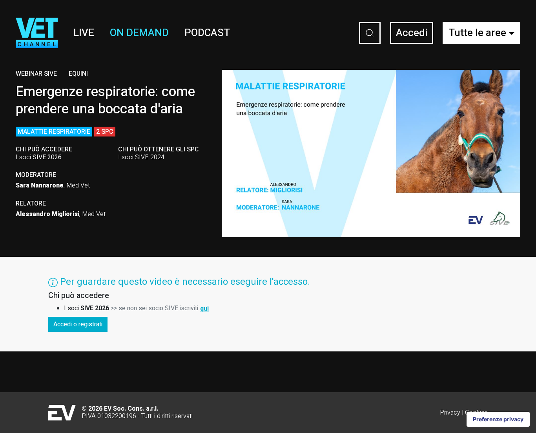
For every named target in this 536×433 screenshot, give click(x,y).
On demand (139, 32)
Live (83, 32)
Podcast (207, 32)
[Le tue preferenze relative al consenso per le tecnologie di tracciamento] (498, 419)
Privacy (450, 412)
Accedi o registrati (77, 324)
